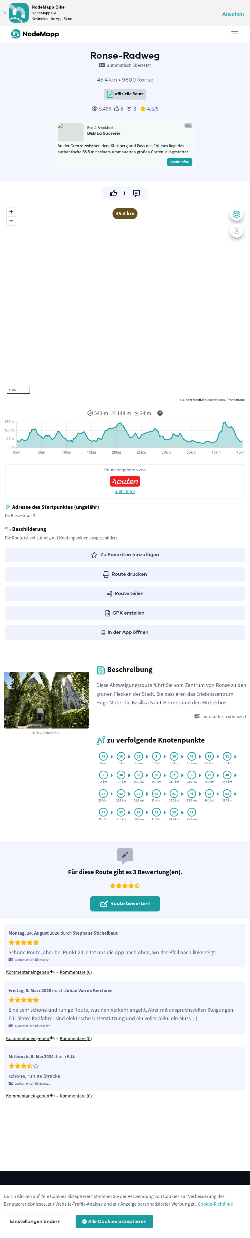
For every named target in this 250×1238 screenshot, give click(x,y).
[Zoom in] (11, 211)
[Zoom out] (11, 220)
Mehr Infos (179, 161)
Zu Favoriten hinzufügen (129, 554)
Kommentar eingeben (28, 972)
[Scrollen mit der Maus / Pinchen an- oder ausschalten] (236, 231)
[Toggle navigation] (234, 33)
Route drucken (129, 574)
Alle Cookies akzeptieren (117, 1221)
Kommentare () (76, 972)
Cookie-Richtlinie (215, 1204)
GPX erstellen (128, 613)
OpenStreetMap (194, 399)
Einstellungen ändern (35, 1221)
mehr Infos (125, 491)
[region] (125, 303)
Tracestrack (236, 399)
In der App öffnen (128, 632)
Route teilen (129, 593)
